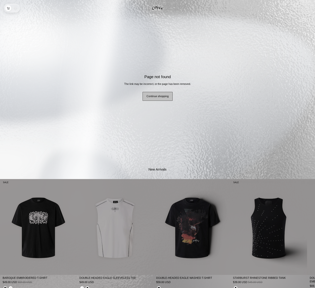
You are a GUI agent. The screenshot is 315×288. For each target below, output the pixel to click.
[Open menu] (15, 8)
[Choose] (72, 270)
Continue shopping (158, 96)
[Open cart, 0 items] (8, 8)
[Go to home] (157, 8)
